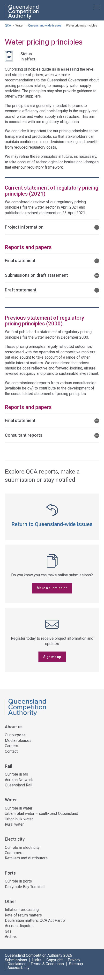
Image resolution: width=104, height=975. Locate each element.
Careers (11, 746)
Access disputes (19, 925)
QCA (8, 25)
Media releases (18, 740)
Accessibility (18, 968)
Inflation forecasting (22, 909)
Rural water (14, 824)
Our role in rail (16, 774)
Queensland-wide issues (45, 25)
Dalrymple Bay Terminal (25, 886)
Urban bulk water (19, 819)
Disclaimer (16, 964)
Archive (11, 936)
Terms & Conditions (47, 964)
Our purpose (15, 735)
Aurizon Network (19, 779)
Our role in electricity (22, 847)
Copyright (54, 960)
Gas (8, 931)
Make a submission (52, 588)
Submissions (16, 960)
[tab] (52, 226)
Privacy (74, 960)
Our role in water (18, 808)
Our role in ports (18, 881)
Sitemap (76, 964)
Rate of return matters (23, 915)
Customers (14, 852)
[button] (52, 226)
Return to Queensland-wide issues (52, 524)
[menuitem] (52, 744)
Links (36, 960)
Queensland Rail (18, 785)
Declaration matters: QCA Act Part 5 (35, 920)
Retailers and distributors (26, 858)
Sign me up (52, 657)
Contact (11, 751)
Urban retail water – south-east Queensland (41, 813)
